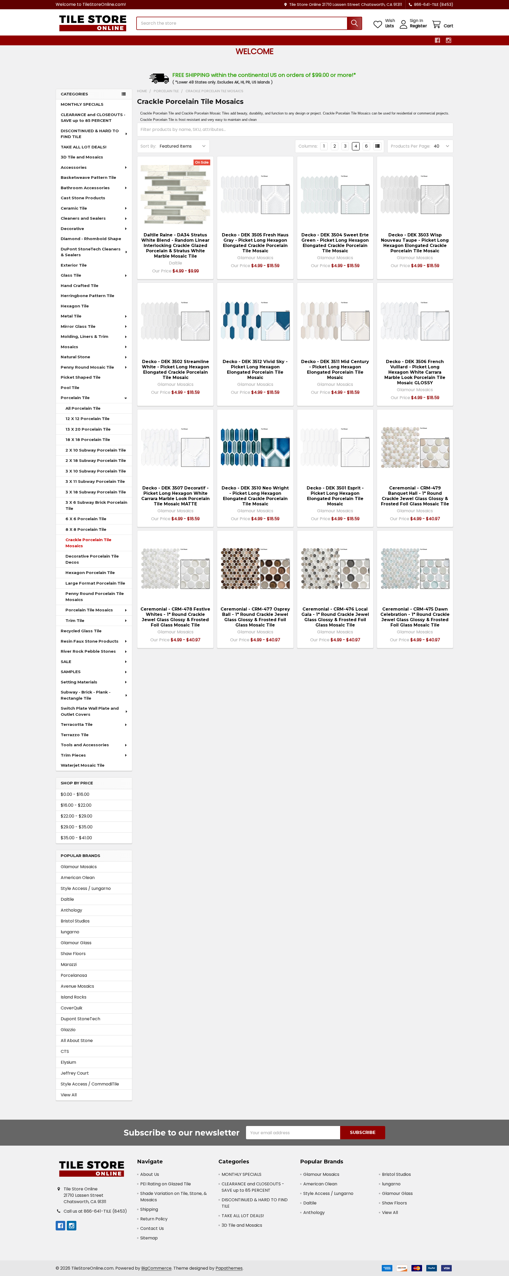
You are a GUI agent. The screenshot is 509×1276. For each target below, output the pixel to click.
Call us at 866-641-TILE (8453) (95, 1211)
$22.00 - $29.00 (76, 816)
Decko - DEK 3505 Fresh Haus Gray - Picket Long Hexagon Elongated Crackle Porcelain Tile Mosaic (255, 242)
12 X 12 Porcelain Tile (87, 418)
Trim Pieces (73, 755)
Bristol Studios (75, 921)
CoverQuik (71, 1008)
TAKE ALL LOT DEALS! (83, 146)
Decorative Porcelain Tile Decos (92, 559)
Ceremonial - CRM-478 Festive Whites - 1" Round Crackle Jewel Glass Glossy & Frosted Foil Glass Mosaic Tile (175, 617)
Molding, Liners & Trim (84, 336)
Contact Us (152, 1228)
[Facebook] (437, 40)
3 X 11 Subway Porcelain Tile (95, 481)
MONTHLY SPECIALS (82, 104)
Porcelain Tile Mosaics (89, 609)
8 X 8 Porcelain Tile (85, 529)
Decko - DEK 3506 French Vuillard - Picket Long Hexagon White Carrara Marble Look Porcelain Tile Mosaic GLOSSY (414, 372)
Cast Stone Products (83, 197)
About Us (149, 1174)
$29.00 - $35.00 (77, 827)
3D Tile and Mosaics (82, 157)
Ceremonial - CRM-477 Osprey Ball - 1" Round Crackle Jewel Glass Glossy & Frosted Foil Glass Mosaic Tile (255, 617)
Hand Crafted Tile (79, 285)
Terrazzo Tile (75, 734)
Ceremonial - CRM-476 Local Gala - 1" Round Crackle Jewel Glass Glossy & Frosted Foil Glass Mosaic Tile (335, 617)
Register (418, 26)
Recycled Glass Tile (81, 630)
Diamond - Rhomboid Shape (91, 238)
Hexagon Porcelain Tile (90, 572)
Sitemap (149, 1238)
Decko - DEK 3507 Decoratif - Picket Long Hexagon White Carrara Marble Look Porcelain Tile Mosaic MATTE (175, 495)
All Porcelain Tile (82, 408)
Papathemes (229, 1268)
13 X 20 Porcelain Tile (88, 429)
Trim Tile (74, 620)
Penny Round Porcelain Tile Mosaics (94, 596)
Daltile (67, 899)
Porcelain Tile (75, 397)
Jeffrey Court (75, 1073)
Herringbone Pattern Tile (87, 295)
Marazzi (69, 964)
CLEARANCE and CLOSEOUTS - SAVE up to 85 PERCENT (93, 117)
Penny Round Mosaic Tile (87, 367)
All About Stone (77, 1040)
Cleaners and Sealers (83, 218)
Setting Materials (79, 682)
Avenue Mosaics (77, 986)
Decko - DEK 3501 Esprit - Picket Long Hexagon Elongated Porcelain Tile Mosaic (335, 495)
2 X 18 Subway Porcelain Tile (95, 460)
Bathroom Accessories (85, 187)
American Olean (78, 878)
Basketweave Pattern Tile (88, 177)
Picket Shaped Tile (80, 377)
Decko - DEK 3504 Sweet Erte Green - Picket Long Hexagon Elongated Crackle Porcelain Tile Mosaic (335, 242)
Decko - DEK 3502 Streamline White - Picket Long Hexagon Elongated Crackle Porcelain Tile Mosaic (175, 369)
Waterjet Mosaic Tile (82, 765)
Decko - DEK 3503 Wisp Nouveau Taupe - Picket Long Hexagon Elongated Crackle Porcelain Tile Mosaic (415, 242)
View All (69, 1095)
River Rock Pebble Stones (88, 651)
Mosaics (69, 346)
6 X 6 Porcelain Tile (85, 518)
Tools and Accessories (85, 744)
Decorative (72, 228)
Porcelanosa (74, 975)
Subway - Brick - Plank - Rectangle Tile (86, 695)
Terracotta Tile (77, 724)
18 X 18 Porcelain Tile (87, 439)
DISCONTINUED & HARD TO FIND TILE (90, 133)
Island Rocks (73, 997)
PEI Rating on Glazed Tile (165, 1184)
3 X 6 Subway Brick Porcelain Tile (96, 505)
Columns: (308, 146)
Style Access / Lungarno (86, 888)
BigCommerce (156, 1268)
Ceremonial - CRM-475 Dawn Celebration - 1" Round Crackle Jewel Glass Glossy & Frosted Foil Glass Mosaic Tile (415, 617)
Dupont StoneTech (80, 1019)
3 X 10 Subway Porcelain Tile (95, 471)
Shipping (149, 1209)
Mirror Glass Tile (78, 326)
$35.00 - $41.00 (76, 838)
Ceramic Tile (74, 208)
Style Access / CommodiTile (90, 1084)
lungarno (70, 932)
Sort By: (148, 146)
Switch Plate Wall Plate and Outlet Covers (90, 711)
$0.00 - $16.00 (75, 794)
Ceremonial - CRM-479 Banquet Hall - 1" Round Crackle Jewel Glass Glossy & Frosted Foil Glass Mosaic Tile (415, 495)
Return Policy (154, 1219)
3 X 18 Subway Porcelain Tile (95, 491)
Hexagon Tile (75, 305)
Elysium (68, 1062)
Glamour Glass (76, 943)
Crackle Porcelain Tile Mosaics (88, 542)
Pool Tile (70, 387)
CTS (65, 1051)
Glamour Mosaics (79, 867)
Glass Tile (71, 275)
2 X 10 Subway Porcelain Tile (95, 450)
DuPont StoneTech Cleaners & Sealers (91, 252)
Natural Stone (75, 356)
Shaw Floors (73, 954)
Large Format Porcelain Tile (95, 583)
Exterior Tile (74, 265)
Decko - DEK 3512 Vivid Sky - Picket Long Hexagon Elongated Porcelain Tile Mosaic (255, 369)
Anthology (71, 910)
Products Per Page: (410, 146)
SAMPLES (71, 671)
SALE (66, 661)
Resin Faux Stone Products (90, 641)
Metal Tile (71, 316)
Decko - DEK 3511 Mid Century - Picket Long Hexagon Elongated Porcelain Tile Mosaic (335, 369)
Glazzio (68, 1030)
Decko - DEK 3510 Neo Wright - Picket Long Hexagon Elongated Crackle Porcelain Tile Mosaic (255, 495)
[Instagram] (448, 40)
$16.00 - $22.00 (76, 805)
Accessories (74, 167)
